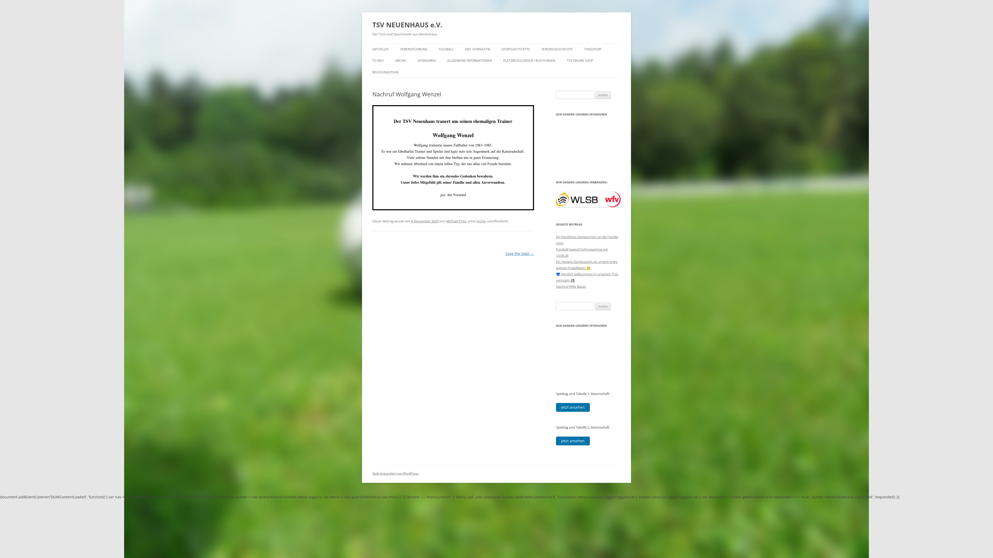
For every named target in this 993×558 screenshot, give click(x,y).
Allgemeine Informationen (469, 60)
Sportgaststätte (515, 49)
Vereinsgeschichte (557, 49)
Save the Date (520, 253)
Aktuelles (380, 49)
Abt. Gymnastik (477, 49)
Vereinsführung (413, 49)
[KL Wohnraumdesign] (588, 137)
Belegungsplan (385, 72)
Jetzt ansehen (573, 407)
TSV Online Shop (580, 60)
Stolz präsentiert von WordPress (395, 473)
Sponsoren (426, 60)
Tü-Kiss (378, 60)
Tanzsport (593, 49)
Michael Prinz (456, 221)
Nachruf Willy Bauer (571, 286)
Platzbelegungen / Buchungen (529, 60)
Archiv (400, 60)
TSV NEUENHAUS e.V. (407, 24)
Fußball (446, 49)
